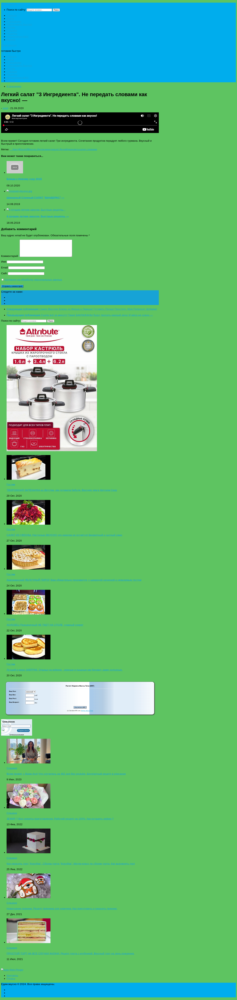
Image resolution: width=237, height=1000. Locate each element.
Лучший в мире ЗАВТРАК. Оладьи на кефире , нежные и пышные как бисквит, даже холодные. (65, 669)
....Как (13, 149)
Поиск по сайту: (16, 9)
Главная (12, 15)
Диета (10, 18)
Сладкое (12, 30)
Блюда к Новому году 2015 (24, 178)
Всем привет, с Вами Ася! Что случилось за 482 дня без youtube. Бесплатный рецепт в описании (66, 773)
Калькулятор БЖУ (18, 36)
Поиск (56, 10)
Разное (11, 39)
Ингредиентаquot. (48, 149)
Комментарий (10, 256)
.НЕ (19, 149)
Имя (3, 261)
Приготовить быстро (19, 24)
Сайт (4, 273)
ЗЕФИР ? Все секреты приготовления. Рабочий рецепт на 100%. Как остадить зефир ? (60, 818)
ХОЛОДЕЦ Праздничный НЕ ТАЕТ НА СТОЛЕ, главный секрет (45, 624)
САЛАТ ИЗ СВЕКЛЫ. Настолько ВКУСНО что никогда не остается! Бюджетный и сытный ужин (64, 535)
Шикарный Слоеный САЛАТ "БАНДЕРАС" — (35, 197)
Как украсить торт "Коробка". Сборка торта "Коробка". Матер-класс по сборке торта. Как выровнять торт (71, 863)
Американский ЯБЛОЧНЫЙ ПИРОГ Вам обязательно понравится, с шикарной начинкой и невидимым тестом (74, 580)
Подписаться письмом (16, 734)
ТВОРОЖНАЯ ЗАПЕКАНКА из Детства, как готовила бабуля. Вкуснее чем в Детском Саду (62, 490)
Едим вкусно (9, 4)
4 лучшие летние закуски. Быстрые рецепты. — (38, 216)
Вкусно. (32, 149)
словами (92, 149)
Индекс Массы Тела (87, 710)
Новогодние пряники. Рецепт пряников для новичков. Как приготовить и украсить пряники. (62, 908)
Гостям (11, 27)
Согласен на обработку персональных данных (33, 279)
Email (4, 267)
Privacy (11, 978)
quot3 (24, 149)
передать (73, 149)
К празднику (14, 21)
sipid (5, 108)
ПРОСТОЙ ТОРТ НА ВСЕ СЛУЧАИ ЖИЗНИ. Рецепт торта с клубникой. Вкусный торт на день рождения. (70, 953)
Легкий (63, 149)
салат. (83, 149)
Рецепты (12, 33)
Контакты (12, 975)
